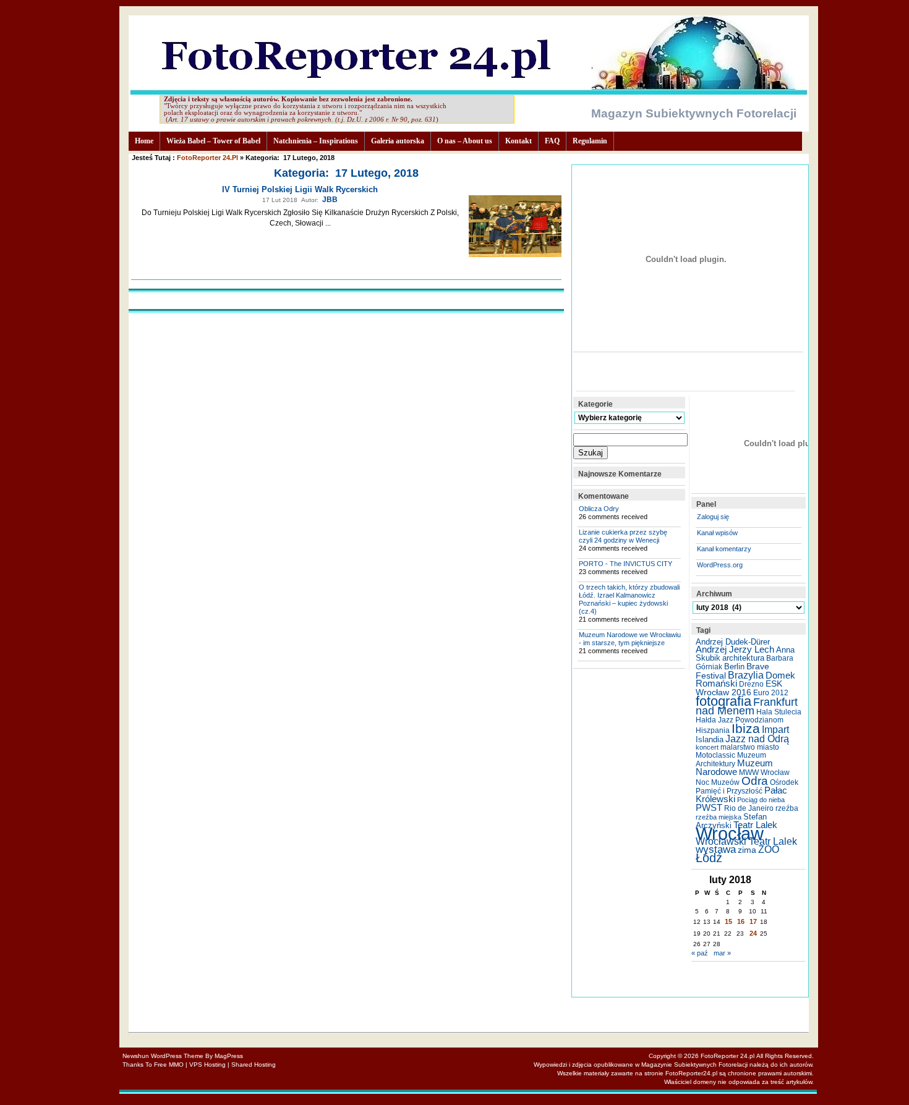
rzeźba (786, 808)
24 (753, 933)
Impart (775, 729)
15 (728, 921)
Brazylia (746, 674)
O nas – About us (464, 141)
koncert (707, 747)
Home (144, 141)
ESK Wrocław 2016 (739, 688)
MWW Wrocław (764, 772)
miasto (768, 747)
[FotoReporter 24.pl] (468, 92)
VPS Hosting (207, 1064)
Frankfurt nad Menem (747, 706)
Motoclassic (715, 755)
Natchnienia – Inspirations (315, 141)
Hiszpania (713, 730)
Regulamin (590, 141)
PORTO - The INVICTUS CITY (625, 563)
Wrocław (730, 833)
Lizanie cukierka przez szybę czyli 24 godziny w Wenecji (623, 536)
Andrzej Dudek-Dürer (733, 641)
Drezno (751, 684)
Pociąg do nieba (761, 799)
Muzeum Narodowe (734, 767)
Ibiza (746, 728)
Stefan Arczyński (731, 821)
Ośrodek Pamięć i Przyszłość (747, 786)
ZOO (768, 849)
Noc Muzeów (718, 782)
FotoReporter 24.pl (207, 157)
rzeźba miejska (718, 817)
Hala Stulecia (778, 712)
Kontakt (518, 141)
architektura (743, 658)
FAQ (552, 141)
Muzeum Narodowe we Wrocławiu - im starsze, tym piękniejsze (630, 638)
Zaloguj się (713, 516)
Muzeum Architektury (731, 759)
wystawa (716, 849)
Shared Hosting (253, 1064)
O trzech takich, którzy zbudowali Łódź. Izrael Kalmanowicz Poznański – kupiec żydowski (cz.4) (629, 599)
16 (741, 921)
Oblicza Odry (599, 508)
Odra (754, 780)
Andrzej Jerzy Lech (735, 649)
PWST (709, 808)
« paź (699, 953)
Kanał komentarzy (724, 548)
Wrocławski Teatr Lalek (746, 841)
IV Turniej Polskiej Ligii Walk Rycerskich (300, 189)
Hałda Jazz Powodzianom (739, 720)
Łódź (709, 858)
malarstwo (737, 747)
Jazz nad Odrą (757, 738)
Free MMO (169, 1064)
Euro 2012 (770, 692)
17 (753, 921)
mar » (722, 953)
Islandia (709, 739)
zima (747, 850)
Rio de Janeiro (749, 808)
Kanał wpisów (717, 532)
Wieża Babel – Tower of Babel (213, 141)
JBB (330, 199)
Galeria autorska (397, 141)
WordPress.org (720, 565)
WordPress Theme (177, 1055)
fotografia (723, 701)
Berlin (734, 666)
